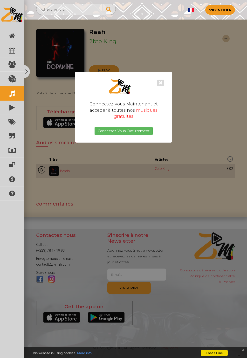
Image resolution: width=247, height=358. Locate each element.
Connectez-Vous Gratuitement (124, 131)
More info (84, 353)
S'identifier (220, 10)
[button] (192, 9)
